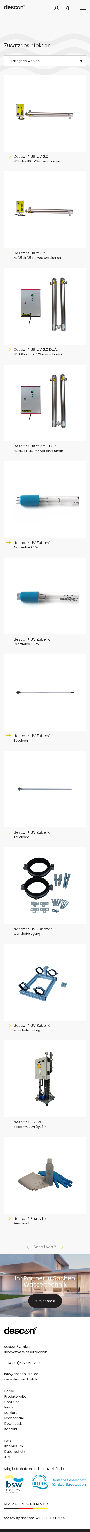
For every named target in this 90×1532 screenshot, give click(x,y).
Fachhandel (14, 1418)
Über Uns (11, 1401)
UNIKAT (61, 1517)
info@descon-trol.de (21, 1373)
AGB (7, 1457)
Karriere (11, 1412)
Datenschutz (14, 1451)
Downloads (13, 1423)
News (8, 1407)
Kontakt (10, 1429)
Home (9, 1391)
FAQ (7, 1440)
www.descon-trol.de (21, 1379)
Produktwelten (16, 1396)
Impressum (13, 1446)
